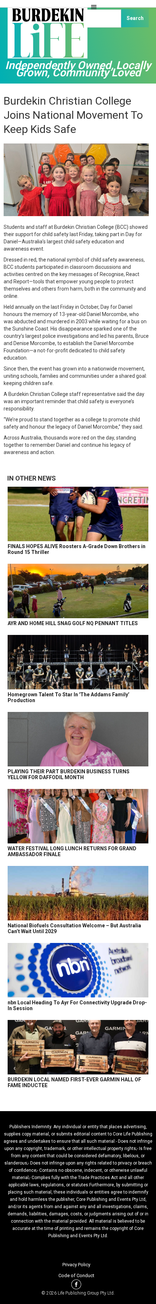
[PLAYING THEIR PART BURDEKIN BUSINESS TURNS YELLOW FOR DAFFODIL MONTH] (78, 739)
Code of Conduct (76, 1275)
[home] (45, 36)
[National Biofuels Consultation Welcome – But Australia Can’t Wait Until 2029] (78, 893)
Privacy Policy (76, 1264)
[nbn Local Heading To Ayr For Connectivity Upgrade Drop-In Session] (78, 970)
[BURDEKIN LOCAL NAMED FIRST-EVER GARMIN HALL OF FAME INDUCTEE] (78, 1047)
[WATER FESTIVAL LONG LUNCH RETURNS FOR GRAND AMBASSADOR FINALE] (78, 816)
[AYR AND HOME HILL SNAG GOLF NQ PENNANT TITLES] (78, 591)
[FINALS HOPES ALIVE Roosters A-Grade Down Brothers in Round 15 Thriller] (78, 514)
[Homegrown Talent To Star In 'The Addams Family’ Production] (78, 662)
